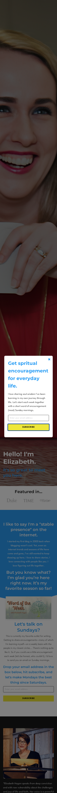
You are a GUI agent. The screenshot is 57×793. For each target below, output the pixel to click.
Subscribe (28, 427)
